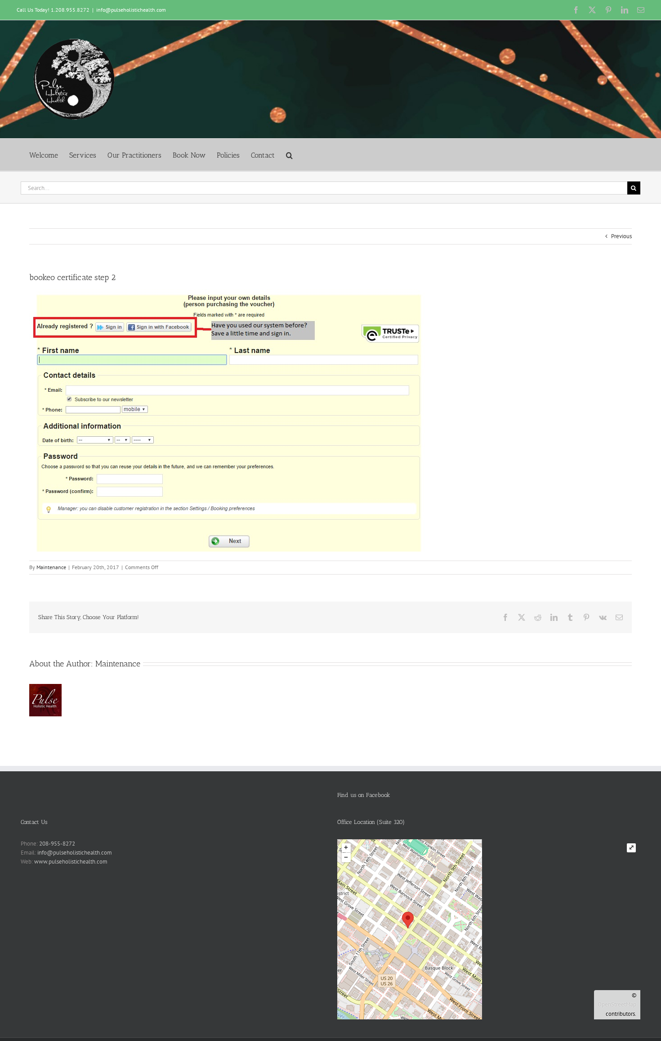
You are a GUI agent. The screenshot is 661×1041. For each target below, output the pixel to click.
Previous (621, 236)
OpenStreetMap (617, 1004)
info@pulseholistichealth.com (131, 9)
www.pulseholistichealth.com (70, 861)
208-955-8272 (57, 843)
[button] (289, 155)
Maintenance (51, 567)
